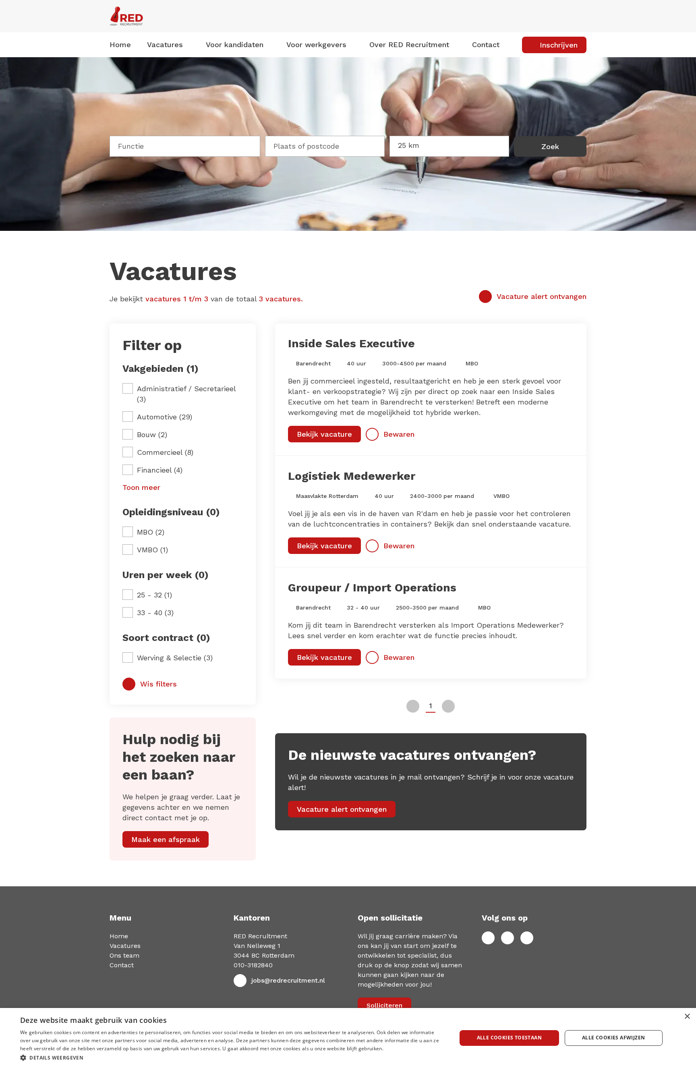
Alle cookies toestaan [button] (509, 1037)
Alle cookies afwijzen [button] (613, 1037)
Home (120, 44)
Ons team (124, 955)
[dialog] (348, 1038)
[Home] (183, 16)
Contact (485, 44)
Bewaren (398, 434)
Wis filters (158, 684)
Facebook (488, 937)
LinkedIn (507, 937)
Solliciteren (384, 1005)
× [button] (687, 1017)
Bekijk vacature (324, 434)
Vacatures (125, 946)
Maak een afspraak (165, 839)
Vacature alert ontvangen (541, 296)
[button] (232, 1057)
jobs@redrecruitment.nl (288, 980)
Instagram (526, 937)
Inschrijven (559, 45)
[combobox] (185, 145)
